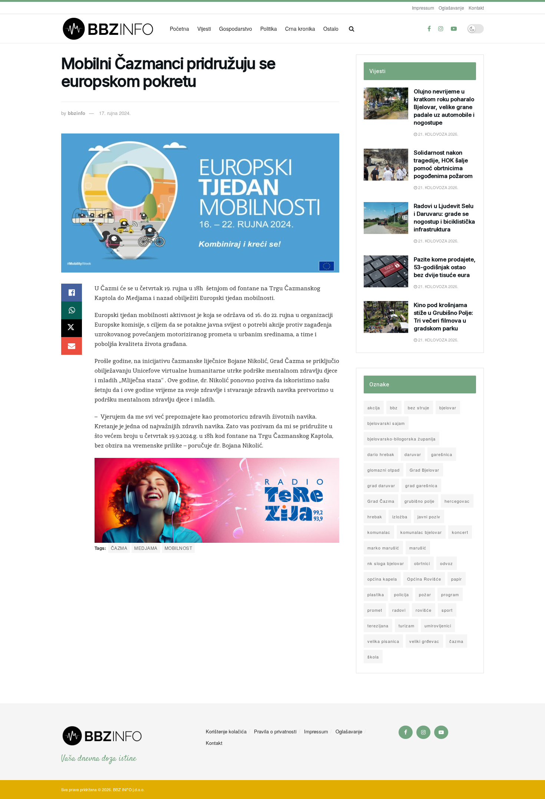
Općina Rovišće (424, 579)
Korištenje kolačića (226, 731)
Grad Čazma (380, 501)
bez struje (418, 407)
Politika (268, 28)
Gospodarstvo (235, 28)
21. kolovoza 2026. (437, 134)
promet (374, 610)
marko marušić (383, 548)
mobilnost (178, 548)
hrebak (374, 516)
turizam (406, 625)
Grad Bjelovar (424, 470)
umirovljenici (438, 625)
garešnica (441, 454)
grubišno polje (419, 501)
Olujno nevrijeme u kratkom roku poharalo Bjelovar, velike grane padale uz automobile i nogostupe (444, 107)
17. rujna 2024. (115, 112)
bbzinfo (76, 112)
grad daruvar (381, 485)
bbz (394, 407)
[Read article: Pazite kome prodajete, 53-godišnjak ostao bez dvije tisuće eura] (386, 271)
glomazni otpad (383, 470)
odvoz (446, 563)
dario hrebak (380, 454)
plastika (375, 594)
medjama (145, 548)
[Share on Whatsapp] (71, 310)
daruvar (412, 454)
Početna (179, 28)
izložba (399, 516)
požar (425, 594)
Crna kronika (300, 28)
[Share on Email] (71, 346)
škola (373, 657)
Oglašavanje (451, 7)
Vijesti (204, 28)
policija (401, 594)
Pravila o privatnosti (275, 731)
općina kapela (382, 579)
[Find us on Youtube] (454, 28)
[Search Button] (351, 28)
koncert (460, 532)
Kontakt (476, 7)
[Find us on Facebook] (429, 28)
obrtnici (422, 563)
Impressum (423, 7)
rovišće (424, 610)
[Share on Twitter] (71, 328)
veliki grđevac (424, 641)
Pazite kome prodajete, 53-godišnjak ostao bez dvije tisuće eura (445, 267)
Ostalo (330, 28)
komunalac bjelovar (421, 532)
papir (456, 579)
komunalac (378, 532)
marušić (417, 548)
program (450, 594)
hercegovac (457, 501)
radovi (399, 610)
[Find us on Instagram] (440, 28)
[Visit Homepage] (110, 28)
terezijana (378, 625)
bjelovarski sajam (386, 423)
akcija (373, 407)
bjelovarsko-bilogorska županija (401, 439)
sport (447, 610)
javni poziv (428, 516)
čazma (119, 548)
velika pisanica (383, 641)
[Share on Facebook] (71, 292)
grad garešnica (421, 485)
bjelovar (447, 407)
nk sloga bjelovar (385, 563)
